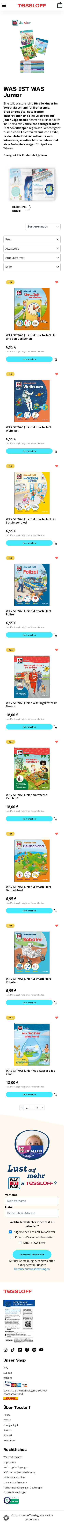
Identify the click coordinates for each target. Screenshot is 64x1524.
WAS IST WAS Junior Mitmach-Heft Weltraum (28, 428)
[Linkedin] (20, 1350)
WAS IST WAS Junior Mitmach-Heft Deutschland (28, 888)
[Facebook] (27, 1350)
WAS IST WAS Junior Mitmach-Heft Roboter (28, 980)
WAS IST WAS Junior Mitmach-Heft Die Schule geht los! (31, 520)
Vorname (11, 1195)
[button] (55, 359)
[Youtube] (41, 1350)
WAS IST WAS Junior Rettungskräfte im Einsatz (31, 704)
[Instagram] (5, 1350)
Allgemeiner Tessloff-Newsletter (34, 1232)
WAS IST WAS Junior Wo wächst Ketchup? (26, 796)
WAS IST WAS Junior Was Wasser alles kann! (30, 1072)
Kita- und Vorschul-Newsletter (34, 1237)
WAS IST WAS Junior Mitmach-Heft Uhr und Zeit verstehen (31, 337)
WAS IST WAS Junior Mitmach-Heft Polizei (28, 612)
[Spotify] (34, 1350)
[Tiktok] (13, 1350)
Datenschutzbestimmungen (32, 1269)
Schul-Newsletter (34, 1243)
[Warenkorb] (59, 5)
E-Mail (9, 1207)
